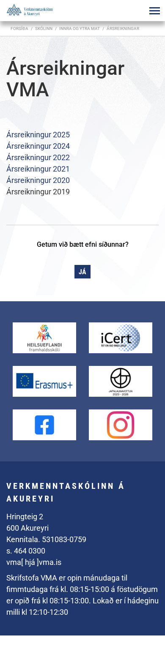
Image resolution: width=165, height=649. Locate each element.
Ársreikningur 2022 (38, 157)
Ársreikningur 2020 (38, 180)
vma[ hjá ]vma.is (33, 562)
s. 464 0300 (25, 550)
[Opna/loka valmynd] (154, 10)
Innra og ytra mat (79, 28)
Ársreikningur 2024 (38, 146)
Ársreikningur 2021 (38, 168)
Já (82, 272)
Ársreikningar (123, 28)
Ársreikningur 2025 (38, 134)
